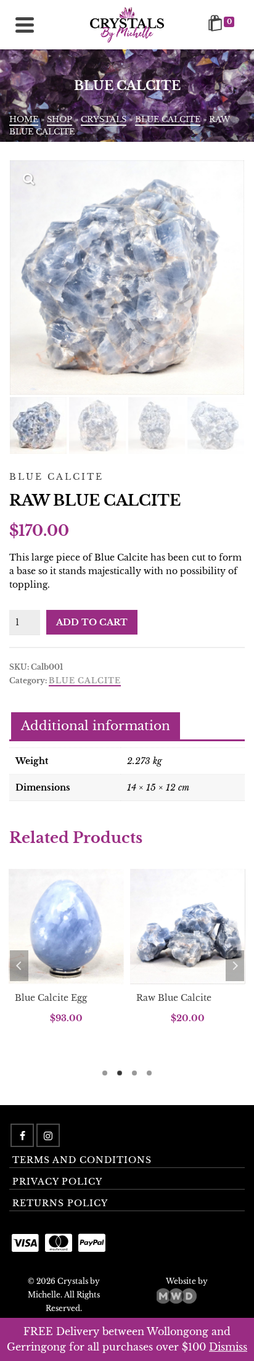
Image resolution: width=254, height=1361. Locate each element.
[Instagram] (48, 1135)
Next (235, 965)
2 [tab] (119, 1073)
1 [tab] (105, 1073)
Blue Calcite (85, 680)
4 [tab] (149, 1073)
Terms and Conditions (82, 1160)
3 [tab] (134, 1073)
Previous (19, 965)
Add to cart (92, 622)
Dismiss (228, 1347)
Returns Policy (60, 1203)
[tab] (95, 726)
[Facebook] (22, 1135)
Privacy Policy (57, 1181)
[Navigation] (24, 24)
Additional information (95, 725)
